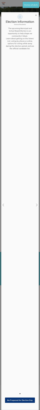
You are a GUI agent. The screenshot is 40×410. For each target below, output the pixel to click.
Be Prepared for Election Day (20, 400)
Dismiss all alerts (31, 5)
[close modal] (36, 15)
